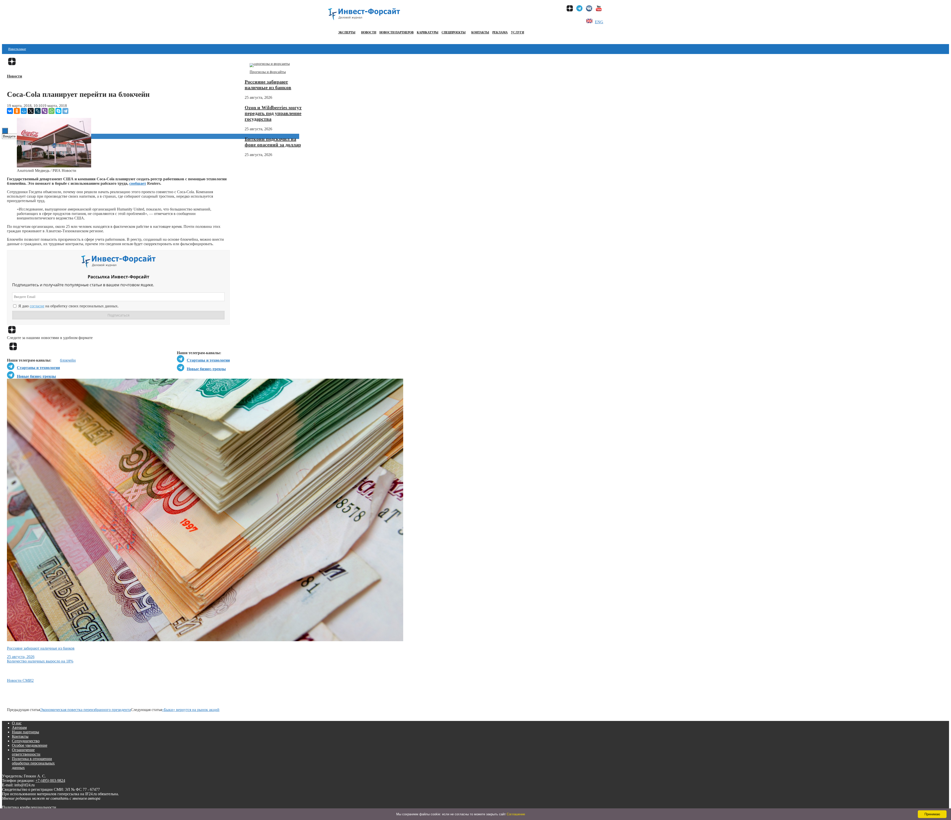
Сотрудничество (26, 741)
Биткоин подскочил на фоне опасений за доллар (273, 141)
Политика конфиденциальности (29, 807)
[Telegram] (65, 111)
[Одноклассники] (17, 111)
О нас (17, 723)
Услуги (517, 32)
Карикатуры (427, 32)
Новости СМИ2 (20, 680)
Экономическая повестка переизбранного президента (85, 710)
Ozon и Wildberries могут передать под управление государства (273, 113)
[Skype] (58, 111)
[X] (31, 111)
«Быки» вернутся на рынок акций (190, 710)
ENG (599, 22)
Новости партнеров (396, 32)
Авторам (19, 727)
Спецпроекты (454, 32)
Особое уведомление (29, 745)
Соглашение (516, 814)
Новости (368, 32)
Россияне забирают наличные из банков (268, 84)
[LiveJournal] (38, 111)
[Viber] (45, 111)
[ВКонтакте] (10, 111)
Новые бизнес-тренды (206, 369)
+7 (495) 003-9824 (50, 780)
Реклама (500, 32)
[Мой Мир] (24, 111)
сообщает (137, 183)
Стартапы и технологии (208, 360)
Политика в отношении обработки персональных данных (33, 763)
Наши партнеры (25, 732)
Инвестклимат (17, 49)
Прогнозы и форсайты (268, 72)
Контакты (480, 32)
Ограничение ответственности (26, 752)
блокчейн (68, 360)
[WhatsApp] (51, 111)
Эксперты (346, 32)
